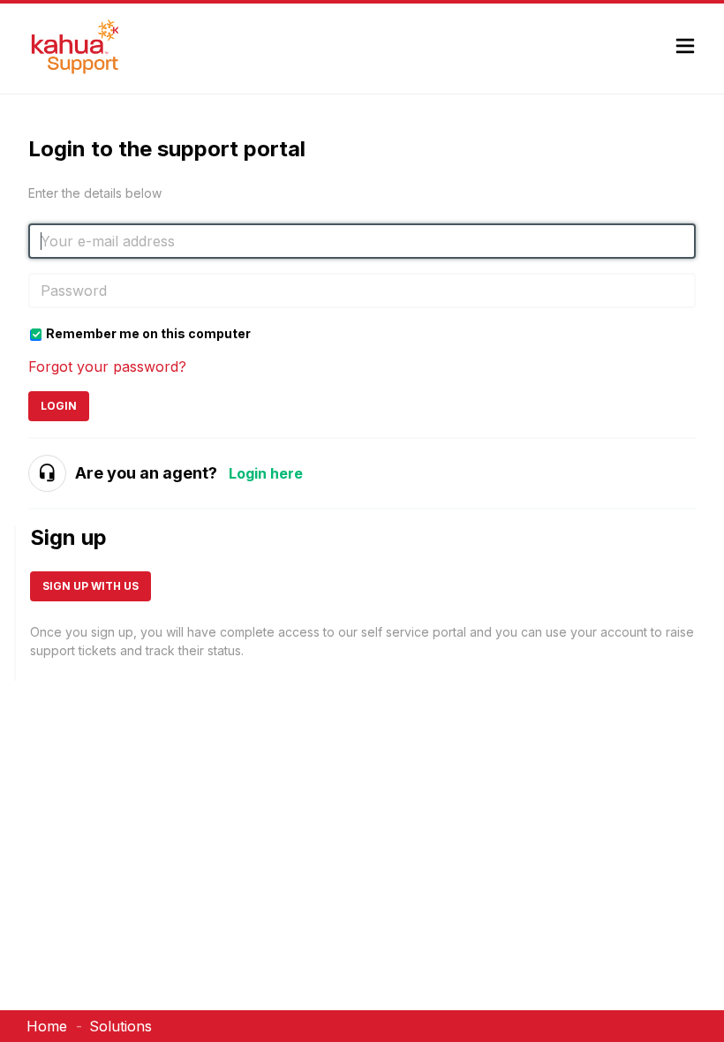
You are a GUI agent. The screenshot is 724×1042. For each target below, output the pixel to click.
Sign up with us (90, 586)
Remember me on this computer (148, 333)
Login (59, 405)
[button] (685, 48)
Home (46, 1026)
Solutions (120, 1026)
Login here (266, 473)
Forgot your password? (107, 366)
